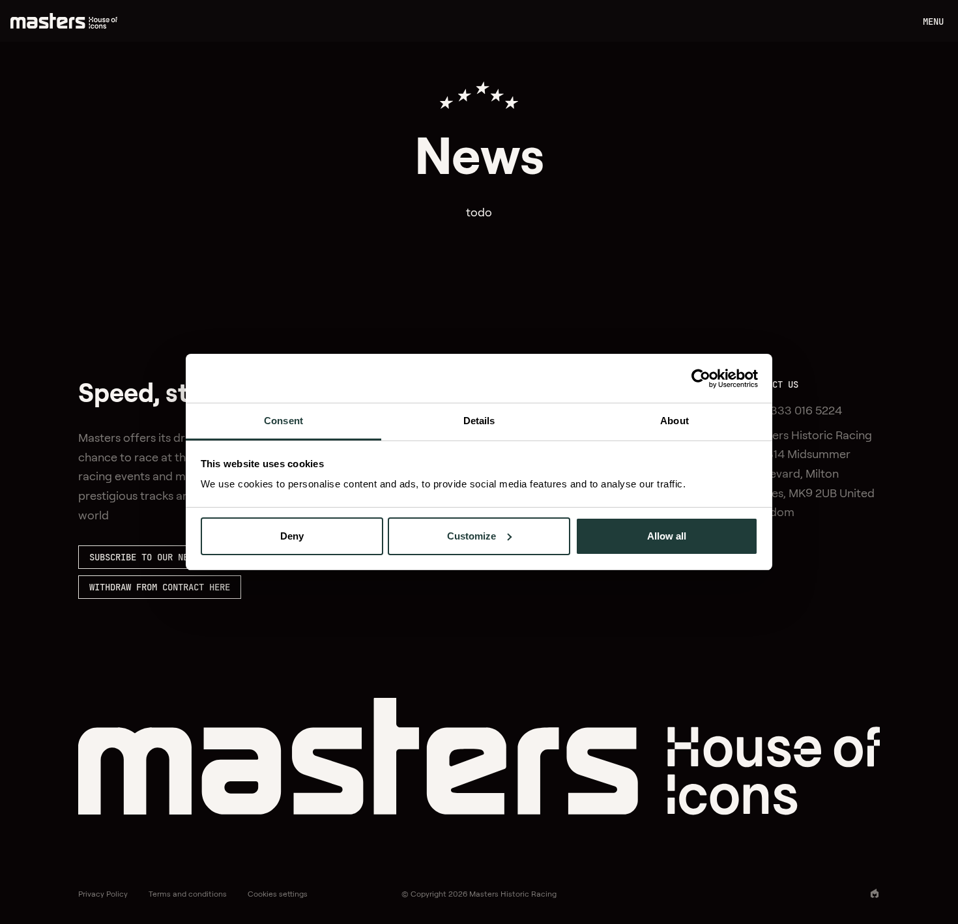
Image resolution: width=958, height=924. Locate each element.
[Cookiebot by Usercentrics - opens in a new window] (701, 378)
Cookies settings (278, 894)
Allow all (666, 535)
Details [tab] (479, 420)
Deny (292, 535)
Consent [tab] (283, 420)
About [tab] (674, 420)
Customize (471, 535)
